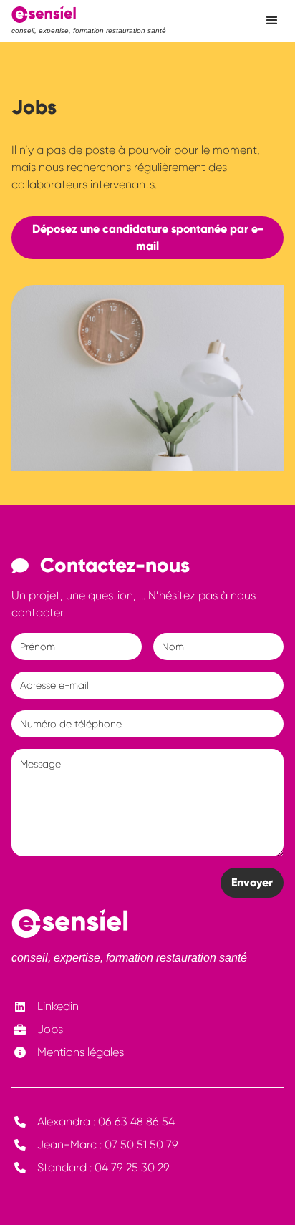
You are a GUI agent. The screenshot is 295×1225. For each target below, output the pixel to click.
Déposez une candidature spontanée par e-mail (147, 237)
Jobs (50, 1029)
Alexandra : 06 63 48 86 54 (106, 1121)
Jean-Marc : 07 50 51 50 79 (107, 1144)
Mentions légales (80, 1052)
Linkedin (58, 1006)
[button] (272, 21)
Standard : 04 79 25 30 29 (103, 1167)
